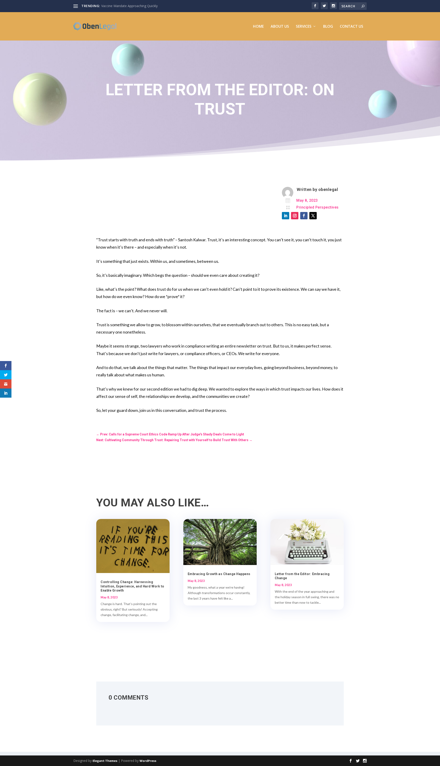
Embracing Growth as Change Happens (219, 574)
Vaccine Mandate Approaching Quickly (129, 6)
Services (303, 26)
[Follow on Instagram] (294, 215)
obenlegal (328, 189)
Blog (328, 26)
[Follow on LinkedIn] (285, 215)
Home (258, 26)
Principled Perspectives (317, 207)
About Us (280, 26)
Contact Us (351, 26)
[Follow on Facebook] (304, 215)
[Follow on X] (313, 215)
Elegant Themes (105, 761)
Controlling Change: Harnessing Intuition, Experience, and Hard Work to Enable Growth (132, 586)
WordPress (148, 761)
